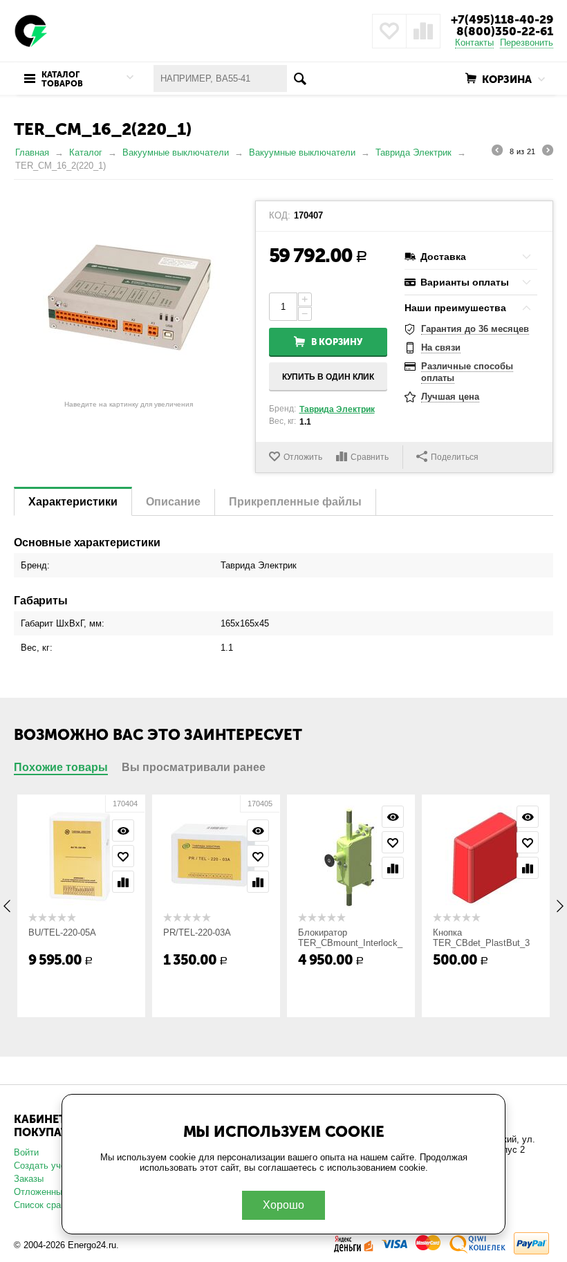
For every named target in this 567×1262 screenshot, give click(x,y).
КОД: (279, 216)
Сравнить (370, 457)
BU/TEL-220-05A (62, 932)
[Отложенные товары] (389, 31)
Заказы (29, 1178)
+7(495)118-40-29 (502, 19)
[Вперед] (547, 152)
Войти (26, 1152)
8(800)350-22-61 (504, 31)
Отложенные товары (57, 1192)
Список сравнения (52, 1205)
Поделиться (454, 457)
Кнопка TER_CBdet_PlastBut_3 (481, 937)
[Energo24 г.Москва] (31, 30)
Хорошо (283, 1205)
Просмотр (123, 830)
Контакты (474, 42)
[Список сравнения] (423, 31)
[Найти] (300, 78)
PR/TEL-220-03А (197, 932)
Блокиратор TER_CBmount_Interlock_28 (350, 942)
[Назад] (497, 152)
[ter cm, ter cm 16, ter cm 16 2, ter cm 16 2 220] (128, 297)
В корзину (336, 342)
